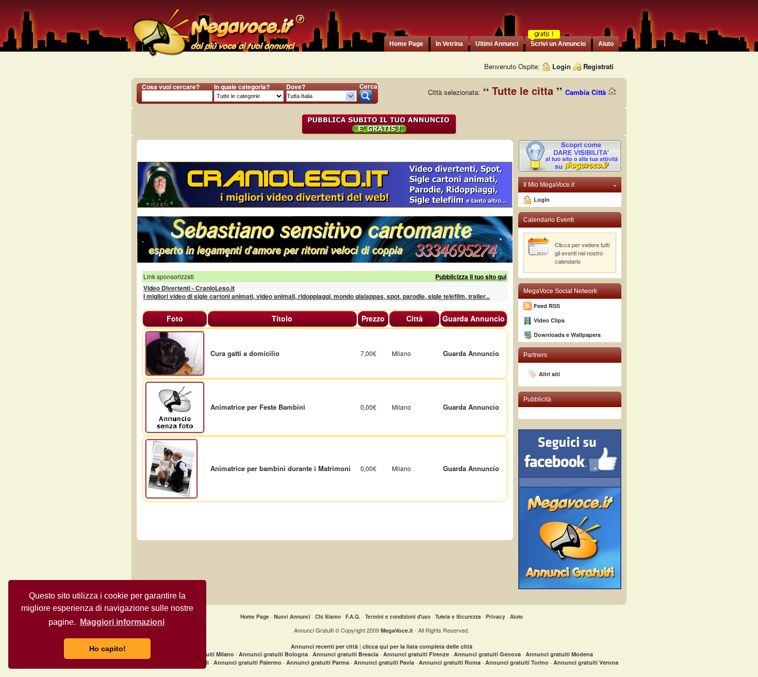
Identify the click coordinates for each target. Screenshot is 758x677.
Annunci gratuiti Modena (559, 654)
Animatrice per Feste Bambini (257, 407)
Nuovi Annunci (292, 616)
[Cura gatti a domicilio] (174, 352)
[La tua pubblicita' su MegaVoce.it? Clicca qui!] (569, 169)
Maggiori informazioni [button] (122, 622)
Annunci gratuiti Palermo (247, 662)
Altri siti (549, 374)
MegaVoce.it (397, 630)
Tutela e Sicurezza (458, 616)
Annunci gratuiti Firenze (416, 654)
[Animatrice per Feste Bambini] (174, 406)
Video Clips (549, 320)
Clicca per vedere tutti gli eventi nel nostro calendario (582, 252)
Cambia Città (586, 92)
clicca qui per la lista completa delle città (417, 646)
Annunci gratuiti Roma (450, 662)
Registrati (598, 66)
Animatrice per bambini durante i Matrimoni (280, 468)
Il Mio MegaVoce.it (569, 185)
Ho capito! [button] (107, 648)
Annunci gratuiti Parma (317, 662)
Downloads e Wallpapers (567, 334)
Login (561, 66)
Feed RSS (547, 306)
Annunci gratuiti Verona (585, 662)
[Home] (218, 56)
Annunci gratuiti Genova (487, 654)
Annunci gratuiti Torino (517, 662)
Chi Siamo (328, 616)
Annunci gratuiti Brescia (345, 654)
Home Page (254, 616)
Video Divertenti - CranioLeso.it (189, 288)
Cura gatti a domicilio (244, 353)
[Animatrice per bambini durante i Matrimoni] (171, 468)
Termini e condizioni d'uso (398, 616)
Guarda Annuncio (471, 353)
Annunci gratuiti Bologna (273, 654)
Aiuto (516, 616)
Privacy (495, 616)
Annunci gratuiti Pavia (384, 662)
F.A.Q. (352, 616)
